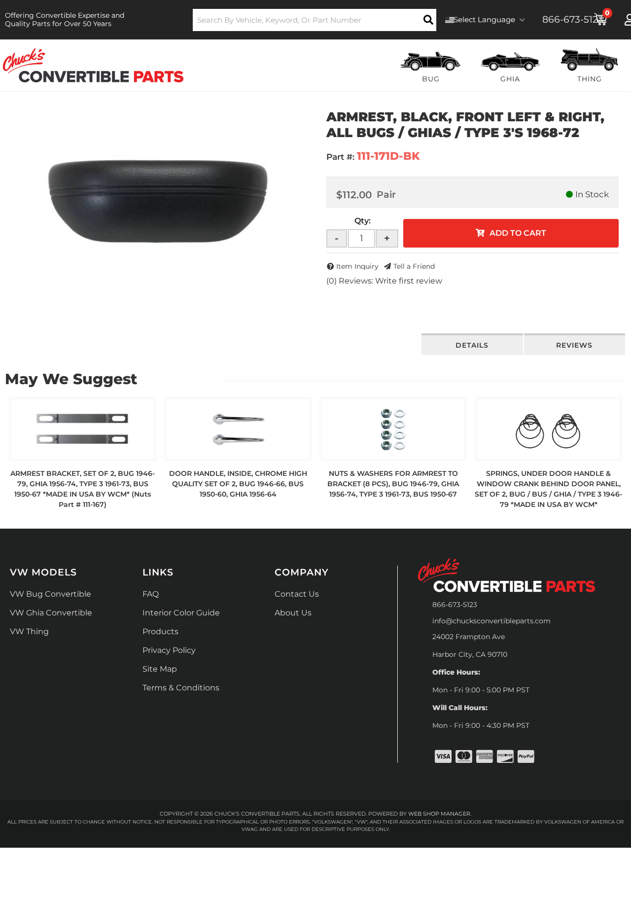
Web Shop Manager (439, 813)
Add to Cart (518, 233)
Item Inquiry (357, 266)
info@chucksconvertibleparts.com (491, 620)
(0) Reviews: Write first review (384, 281)
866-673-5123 (454, 604)
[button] (315, 20)
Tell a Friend (414, 266)
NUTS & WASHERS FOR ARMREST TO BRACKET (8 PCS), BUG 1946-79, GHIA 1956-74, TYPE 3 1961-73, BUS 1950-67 (393, 484)
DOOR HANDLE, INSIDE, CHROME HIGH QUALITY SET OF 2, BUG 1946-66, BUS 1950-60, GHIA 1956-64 (238, 484)
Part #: (340, 157)
